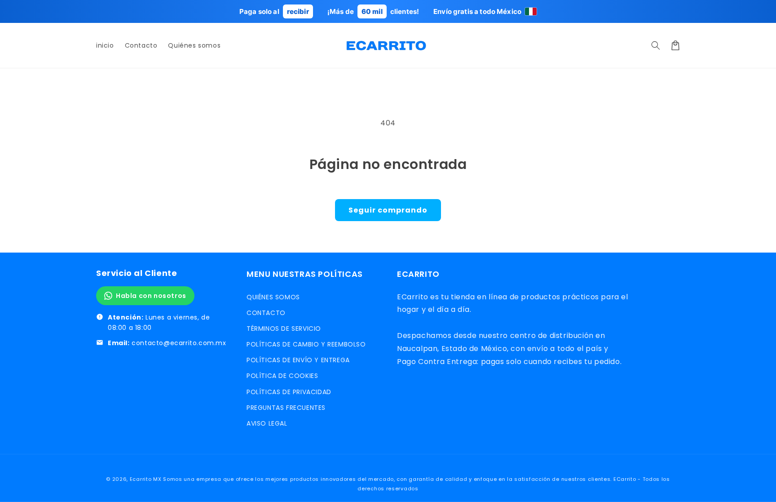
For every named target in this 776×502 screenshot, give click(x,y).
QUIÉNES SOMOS (273, 297)
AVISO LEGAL (267, 423)
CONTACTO (266, 312)
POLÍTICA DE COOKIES (282, 375)
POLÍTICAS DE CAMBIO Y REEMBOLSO (306, 344)
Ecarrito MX (146, 479)
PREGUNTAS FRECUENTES (286, 407)
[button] (656, 45)
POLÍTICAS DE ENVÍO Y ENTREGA (298, 359)
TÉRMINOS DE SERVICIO (284, 328)
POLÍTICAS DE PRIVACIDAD (289, 391)
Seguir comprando (388, 210)
